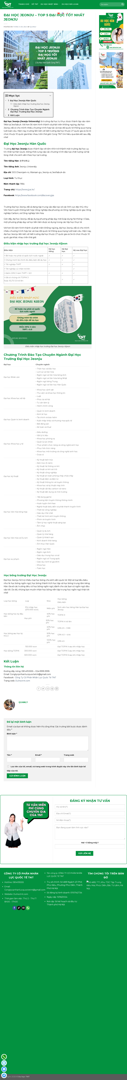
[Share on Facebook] (39, 689)
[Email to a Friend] (48, 689)
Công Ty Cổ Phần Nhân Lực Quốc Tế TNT (36, 677)
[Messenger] (4, 1069)
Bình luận (12, 734)
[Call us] (28, 908)
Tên (9, 755)
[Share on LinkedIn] (57, 689)
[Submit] (122, 4)
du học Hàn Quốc (27, 13)
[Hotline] (4, 1057)
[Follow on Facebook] (14, 908)
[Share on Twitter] (43, 689)
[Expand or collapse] (50, 96)
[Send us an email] (23, 908)
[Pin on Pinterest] (52, 689)
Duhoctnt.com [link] (22, 681)
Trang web (69, 755)
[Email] (4, 1075)
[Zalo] (4, 1063)
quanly (33, 27)
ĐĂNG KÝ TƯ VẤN (47, 13)
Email (38, 755)
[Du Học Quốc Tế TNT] (7, 4)
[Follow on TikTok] (19, 908)
